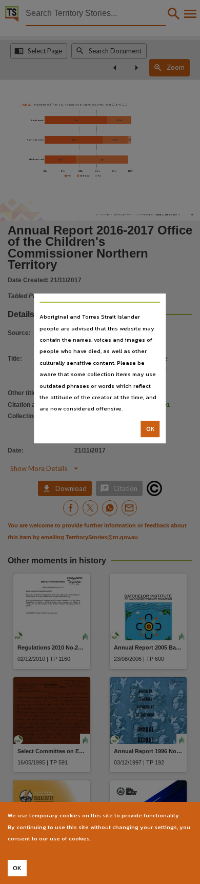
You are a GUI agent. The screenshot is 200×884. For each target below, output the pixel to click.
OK (150, 429)
